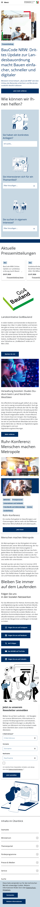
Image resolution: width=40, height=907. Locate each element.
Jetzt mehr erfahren (20, 91)
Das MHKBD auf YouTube (16, 651)
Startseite (5, 830)
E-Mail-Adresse (8, 734)
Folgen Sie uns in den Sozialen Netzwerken (16, 595)
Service (4, 871)
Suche (3, 879)
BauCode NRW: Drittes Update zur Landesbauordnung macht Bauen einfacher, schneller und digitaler (19, 62)
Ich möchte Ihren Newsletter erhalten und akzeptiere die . (19, 768)
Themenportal (7, 846)
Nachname (6, 753)
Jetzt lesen (20, 529)
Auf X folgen (12, 643)
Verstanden (10, 895)
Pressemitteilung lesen (15, 277)
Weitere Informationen (14, 901)
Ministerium (6, 838)
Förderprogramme (8, 854)
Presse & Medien (8, 862)
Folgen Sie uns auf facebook (17, 635)
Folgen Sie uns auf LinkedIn (17, 659)
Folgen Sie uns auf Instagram (17, 627)
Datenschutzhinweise (16, 769)
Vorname (6, 744)
